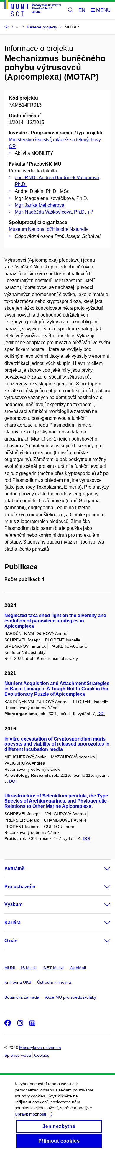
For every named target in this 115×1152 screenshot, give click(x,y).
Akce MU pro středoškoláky (70, 997)
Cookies (41, 1055)
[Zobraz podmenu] (101, 869)
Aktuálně (14, 868)
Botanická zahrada (21, 997)
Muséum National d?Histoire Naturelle (49, 229)
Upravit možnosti (30, 1114)
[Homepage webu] (32, 9)
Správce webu (17, 1055)
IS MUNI (29, 967)
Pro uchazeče (19, 886)
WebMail (78, 967)
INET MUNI (53, 967)
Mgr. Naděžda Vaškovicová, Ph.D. (50, 211)
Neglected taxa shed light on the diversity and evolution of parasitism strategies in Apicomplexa (55, 621)
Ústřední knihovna (54, 982)
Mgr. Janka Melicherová (39, 205)
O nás (10, 940)
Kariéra (12, 922)
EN (81, 10)
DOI (101, 713)
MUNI (9, 967)
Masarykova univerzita (40, 1047)
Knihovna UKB (17, 982)
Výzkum (13, 904)
